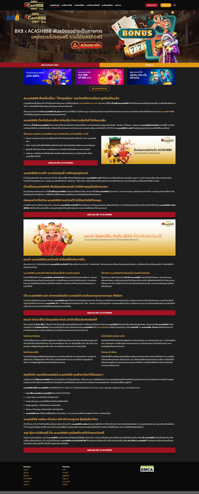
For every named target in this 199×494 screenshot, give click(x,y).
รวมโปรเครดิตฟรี (93, 5)
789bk (65, 484)
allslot (26, 484)
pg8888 (65, 475)
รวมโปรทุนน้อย (107, 5)
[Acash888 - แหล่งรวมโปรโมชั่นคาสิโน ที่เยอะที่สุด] (35, 5)
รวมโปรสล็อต (79, 5)
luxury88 (66, 481)
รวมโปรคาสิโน (66, 5)
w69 (64, 469)
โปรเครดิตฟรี (102, 327)
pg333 (26, 472)
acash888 (27, 478)
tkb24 (25, 469)
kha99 (65, 472)
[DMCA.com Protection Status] (147, 468)
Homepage (54, 5)
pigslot (65, 478)
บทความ (118, 5)
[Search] (175, 5)
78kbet (26, 481)
